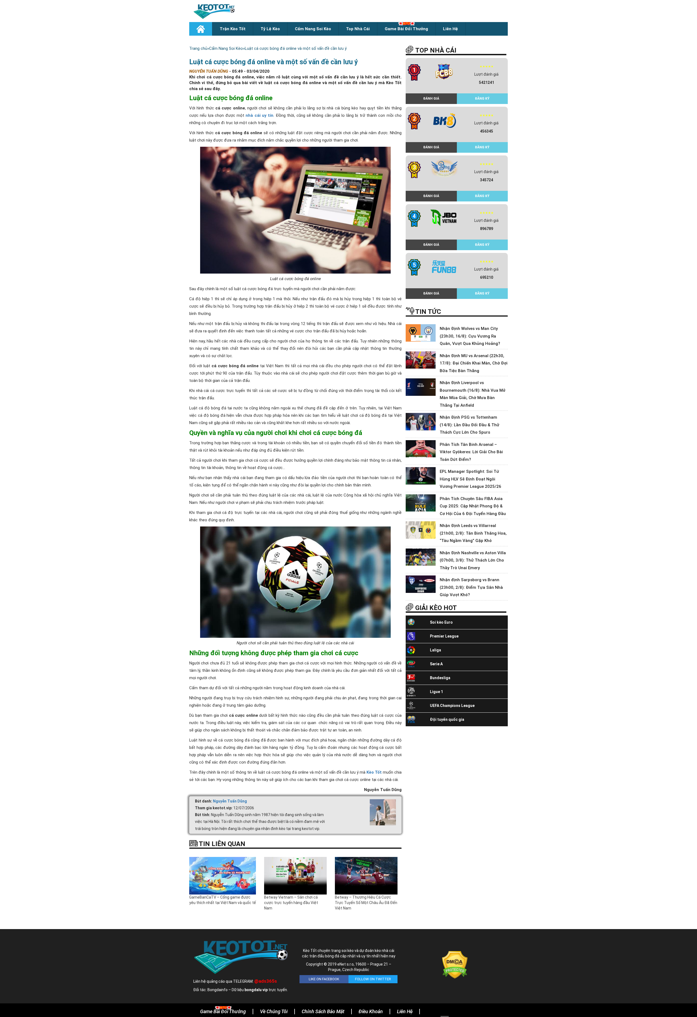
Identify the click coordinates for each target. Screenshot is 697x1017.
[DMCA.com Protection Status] (454, 964)
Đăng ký (482, 98)
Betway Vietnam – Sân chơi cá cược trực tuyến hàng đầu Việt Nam (291, 902)
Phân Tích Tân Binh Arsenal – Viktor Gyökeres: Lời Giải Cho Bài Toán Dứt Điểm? (471, 452)
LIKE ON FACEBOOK (324, 979)
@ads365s (265, 981)
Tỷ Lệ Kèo (270, 28)
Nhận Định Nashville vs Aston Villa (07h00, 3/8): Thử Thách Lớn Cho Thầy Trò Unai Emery (473, 560)
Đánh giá (431, 98)
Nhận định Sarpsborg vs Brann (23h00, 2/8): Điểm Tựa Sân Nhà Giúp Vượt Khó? (471, 587)
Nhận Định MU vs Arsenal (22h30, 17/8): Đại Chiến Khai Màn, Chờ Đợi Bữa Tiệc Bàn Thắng (474, 363)
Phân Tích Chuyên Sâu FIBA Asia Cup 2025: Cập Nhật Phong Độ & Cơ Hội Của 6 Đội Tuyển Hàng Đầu (473, 506)
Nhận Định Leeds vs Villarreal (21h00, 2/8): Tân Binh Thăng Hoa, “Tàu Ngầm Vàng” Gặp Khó (473, 533)
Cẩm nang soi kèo (313, 28)
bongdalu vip (256, 990)
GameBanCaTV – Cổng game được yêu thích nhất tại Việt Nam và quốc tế (222, 900)
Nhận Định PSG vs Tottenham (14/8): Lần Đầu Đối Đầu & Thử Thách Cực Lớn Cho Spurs (469, 425)
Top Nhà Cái (358, 28)
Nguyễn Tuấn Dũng (230, 801)
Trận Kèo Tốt (233, 28)
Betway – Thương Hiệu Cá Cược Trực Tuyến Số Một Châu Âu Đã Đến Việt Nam (366, 902)
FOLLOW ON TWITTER (373, 979)
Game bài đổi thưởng (406, 28)
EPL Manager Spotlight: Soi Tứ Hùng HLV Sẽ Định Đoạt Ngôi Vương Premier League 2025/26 (470, 479)
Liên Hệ (450, 28)
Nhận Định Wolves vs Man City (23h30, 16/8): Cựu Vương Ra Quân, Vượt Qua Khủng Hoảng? (470, 336)
